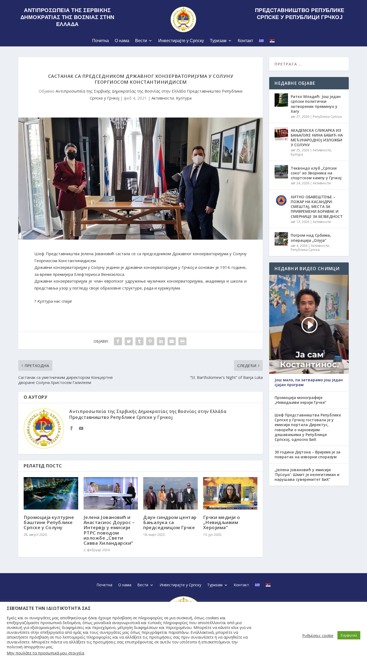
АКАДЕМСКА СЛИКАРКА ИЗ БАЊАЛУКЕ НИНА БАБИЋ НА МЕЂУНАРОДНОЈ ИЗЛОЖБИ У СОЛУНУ (317, 138)
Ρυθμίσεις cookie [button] (317, 635)
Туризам (218, 40)
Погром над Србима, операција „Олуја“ (311, 238)
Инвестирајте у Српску (181, 40)
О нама (122, 40)
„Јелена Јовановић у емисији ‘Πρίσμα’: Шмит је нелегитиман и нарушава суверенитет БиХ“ (307, 474)
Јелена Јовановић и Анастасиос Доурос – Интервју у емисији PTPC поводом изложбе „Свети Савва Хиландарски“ (109, 530)
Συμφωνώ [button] (349, 635)
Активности (163, 98)
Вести (141, 40)
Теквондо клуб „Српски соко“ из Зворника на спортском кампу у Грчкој (316, 173)
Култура (184, 98)
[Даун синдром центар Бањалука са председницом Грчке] (170, 493)
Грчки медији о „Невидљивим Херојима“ (221, 522)
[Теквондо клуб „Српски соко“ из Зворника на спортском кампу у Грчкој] (281, 171)
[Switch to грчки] (261, 41)
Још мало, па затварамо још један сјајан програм (309, 382)
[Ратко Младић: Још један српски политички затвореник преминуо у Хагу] (281, 100)
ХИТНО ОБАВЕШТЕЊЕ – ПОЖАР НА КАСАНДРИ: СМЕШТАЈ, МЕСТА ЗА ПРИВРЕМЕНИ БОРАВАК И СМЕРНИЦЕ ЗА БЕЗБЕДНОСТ (317, 206)
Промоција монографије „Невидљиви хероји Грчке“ (300, 400)
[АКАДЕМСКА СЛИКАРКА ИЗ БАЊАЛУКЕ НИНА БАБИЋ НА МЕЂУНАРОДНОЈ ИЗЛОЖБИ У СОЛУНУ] (281, 134)
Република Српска (327, 116)
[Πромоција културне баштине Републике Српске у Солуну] (51, 493)
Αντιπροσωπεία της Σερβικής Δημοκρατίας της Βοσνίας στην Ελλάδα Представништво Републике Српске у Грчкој (147, 414)
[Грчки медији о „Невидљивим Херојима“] (230, 493)
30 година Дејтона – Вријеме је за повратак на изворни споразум (307, 454)
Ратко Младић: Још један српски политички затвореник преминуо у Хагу (316, 104)
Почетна (100, 40)
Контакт (245, 40)
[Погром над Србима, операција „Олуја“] (281, 239)
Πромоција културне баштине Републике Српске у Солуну (49, 522)
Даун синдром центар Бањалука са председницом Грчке (170, 522)
